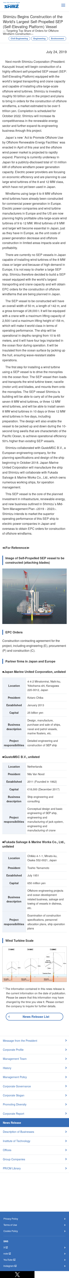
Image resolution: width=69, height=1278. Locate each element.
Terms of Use (10, 1224)
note (5, 1253)
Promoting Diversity (14, 1104)
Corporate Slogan (13, 1095)
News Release (12, 1123)
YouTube (8, 1259)
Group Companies (14, 1159)
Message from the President (20, 1040)
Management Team (15, 1059)
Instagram (8, 1265)
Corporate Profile (13, 1050)
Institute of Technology (16, 1141)
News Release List (36, 1016)
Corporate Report (13, 1113)
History (7, 1068)
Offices (7, 1150)
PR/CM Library (12, 1168)
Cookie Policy (10, 1231)
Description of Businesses (18, 1132)
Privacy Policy (10, 1218)
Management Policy (15, 1077)
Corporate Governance (17, 1086)
